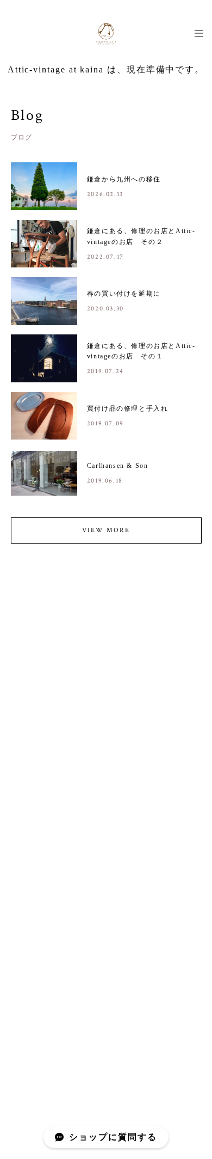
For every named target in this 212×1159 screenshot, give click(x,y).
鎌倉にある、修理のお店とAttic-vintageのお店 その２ (141, 236)
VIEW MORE (105, 530)
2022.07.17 (105, 257)
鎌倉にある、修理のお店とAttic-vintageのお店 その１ (141, 351)
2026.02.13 (105, 194)
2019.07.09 (105, 423)
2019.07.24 (105, 371)
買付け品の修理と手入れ (128, 408)
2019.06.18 (105, 481)
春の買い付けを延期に (124, 293)
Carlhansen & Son (117, 465)
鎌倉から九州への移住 (124, 179)
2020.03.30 (105, 308)
